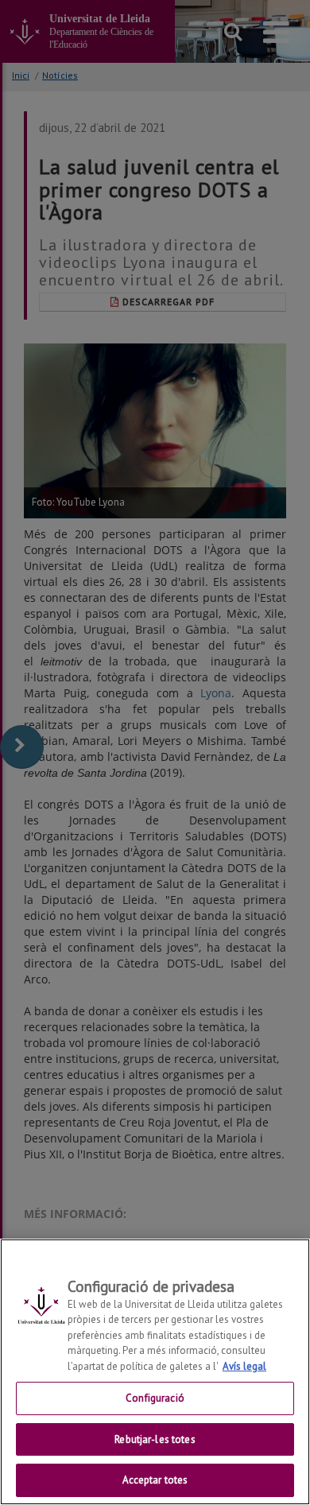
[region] (155, 1372)
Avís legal (244, 1366)
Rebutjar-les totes (154, 1439)
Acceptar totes (155, 1480)
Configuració (155, 1398)
